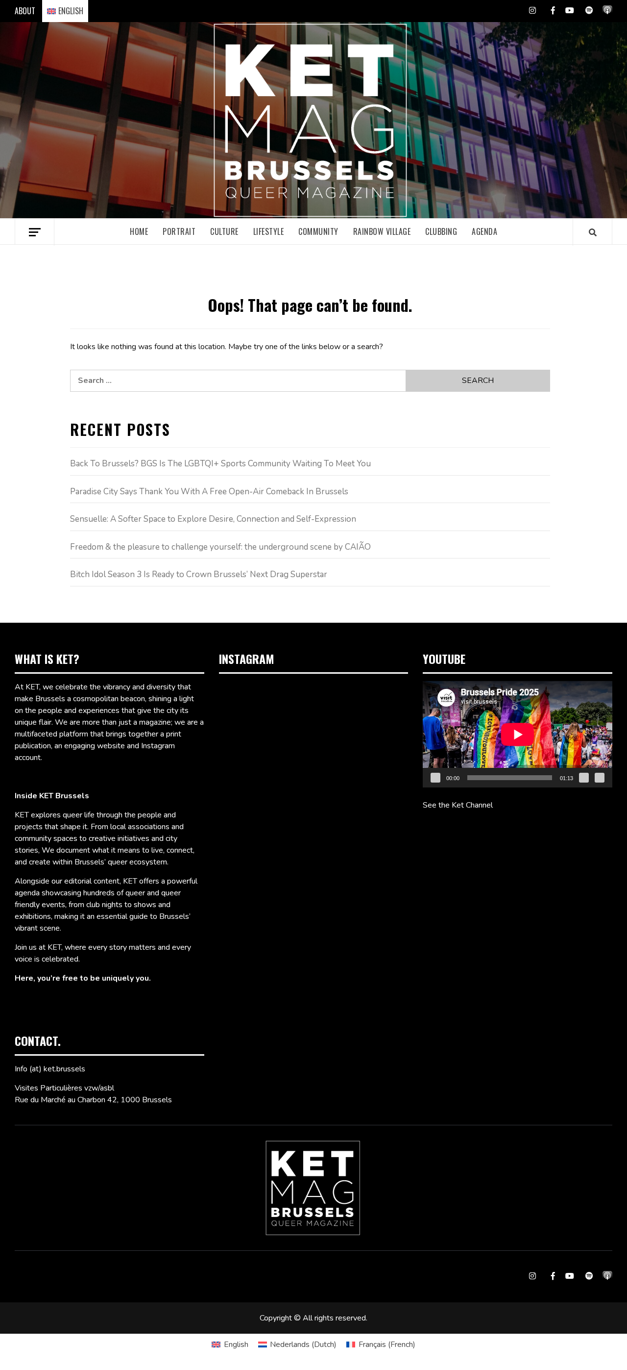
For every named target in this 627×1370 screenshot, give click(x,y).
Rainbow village (382, 231)
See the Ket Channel (458, 805)
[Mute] (584, 778)
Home (139, 231)
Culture (224, 231)
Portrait (179, 231)
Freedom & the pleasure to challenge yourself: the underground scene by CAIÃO (220, 547)
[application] (517, 734)
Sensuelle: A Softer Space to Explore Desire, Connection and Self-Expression (213, 519)
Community (318, 231)
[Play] (435, 778)
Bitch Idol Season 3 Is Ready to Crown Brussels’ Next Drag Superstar (198, 574)
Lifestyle (268, 231)
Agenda (484, 231)
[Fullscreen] (599, 778)
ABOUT (25, 11)
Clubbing (441, 231)
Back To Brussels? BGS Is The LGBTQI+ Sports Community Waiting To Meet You (220, 463)
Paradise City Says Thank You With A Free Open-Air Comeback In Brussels (209, 491)
